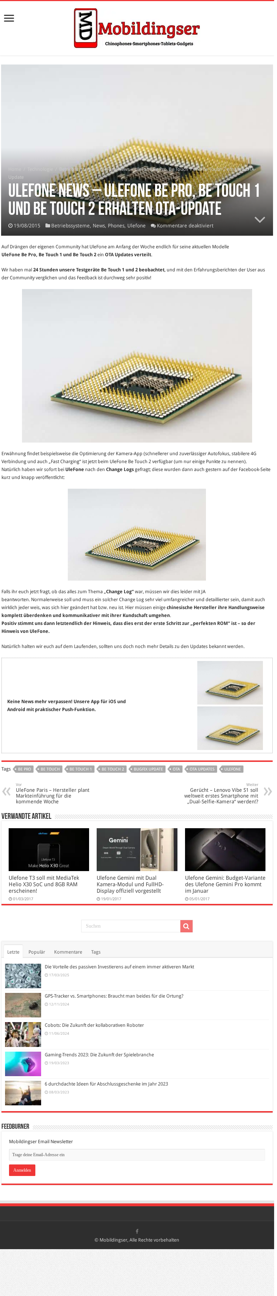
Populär (36, 952)
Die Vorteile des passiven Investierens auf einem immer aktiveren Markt (119, 966)
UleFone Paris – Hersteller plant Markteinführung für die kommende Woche (52, 793)
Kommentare (68, 952)
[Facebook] (137, 1231)
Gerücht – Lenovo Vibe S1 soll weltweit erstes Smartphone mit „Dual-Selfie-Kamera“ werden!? (221, 793)
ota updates (202, 769)
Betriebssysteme (76, 169)
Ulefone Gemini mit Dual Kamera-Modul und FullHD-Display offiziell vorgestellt (130, 884)
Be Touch (50, 769)
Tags (96, 952)
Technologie (40, 169)
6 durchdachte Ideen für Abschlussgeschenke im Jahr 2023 (106, 1084)
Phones (116, 225)
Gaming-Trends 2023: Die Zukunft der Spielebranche (99, 1054)
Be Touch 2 (113, 769)
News (99, 225)
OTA (176, 769)
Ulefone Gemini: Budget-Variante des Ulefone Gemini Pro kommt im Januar (225, 884)
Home (14, 169)
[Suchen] (186, 926)
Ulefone (136, 225)
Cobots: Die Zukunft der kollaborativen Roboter (94, 1025)
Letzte (13, 952)
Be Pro (24, 769)
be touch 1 (81, 769)
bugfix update (148, 769)
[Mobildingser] (137, 27)
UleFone (232, 769)
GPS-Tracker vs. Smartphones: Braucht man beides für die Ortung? (114, 996)
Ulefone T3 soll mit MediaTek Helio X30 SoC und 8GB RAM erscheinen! (44, 884)
